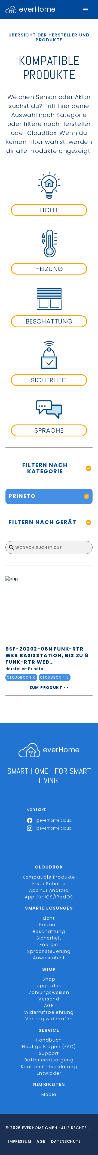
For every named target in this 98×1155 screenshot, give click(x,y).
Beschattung (49, 931)
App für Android (49, 890)
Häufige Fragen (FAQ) (49, 1046)
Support (49, 1053)
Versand (48, 999)
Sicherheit (49, 938)
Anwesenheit (49, 958)
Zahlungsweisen (49, 992)
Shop (48, 979)
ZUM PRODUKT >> (49, 687)
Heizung (49, 925)
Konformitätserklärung (49, 1067)
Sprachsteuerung (49, 951)
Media (49, 1094)
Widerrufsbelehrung (49, 1012)
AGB (49, 1005)
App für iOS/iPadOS (49, 897)
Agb (40, 1141)
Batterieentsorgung (49, 1060)
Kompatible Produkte (49, 877)
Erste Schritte (49, 883)
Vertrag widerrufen (49, 1019)
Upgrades (49, 985)
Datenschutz (66, 1141)
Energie (49, 944)
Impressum (19, 1141)
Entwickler (49, 1073)
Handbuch (49, 1040)
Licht (49, 918)
